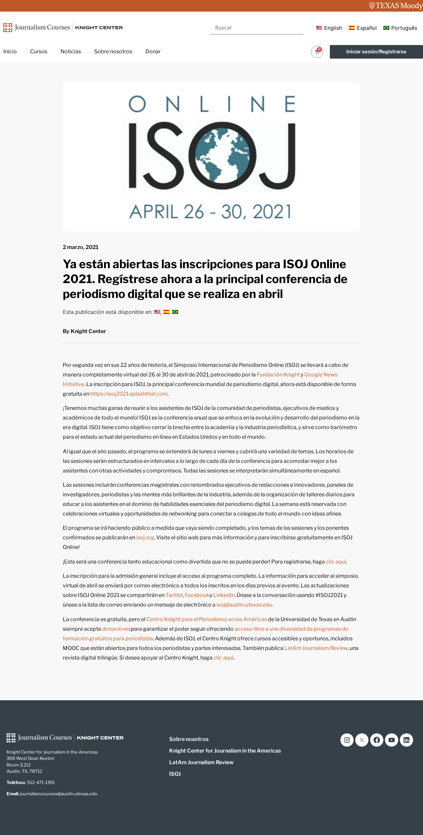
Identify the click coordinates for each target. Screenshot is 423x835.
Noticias (70, 51)
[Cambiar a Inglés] (157, 312)
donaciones (116, 629)
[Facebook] (376, 740)
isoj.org (145, 537)
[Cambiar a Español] (166, 312)
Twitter (174, 595)
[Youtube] (391, 740)
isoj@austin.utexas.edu (244, 605)
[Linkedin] (406, 740)
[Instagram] (347, 740)
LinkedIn (224, 595)
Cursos (38, 51)
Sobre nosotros (113, 51)
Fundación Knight (278, 374)
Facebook (197, 595)
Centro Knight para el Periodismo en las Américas (206, 619)
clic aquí (336, 562)
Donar (153, 51)
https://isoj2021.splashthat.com (129, 394)
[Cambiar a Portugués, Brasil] (175, 312)
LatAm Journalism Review (316, 648)
